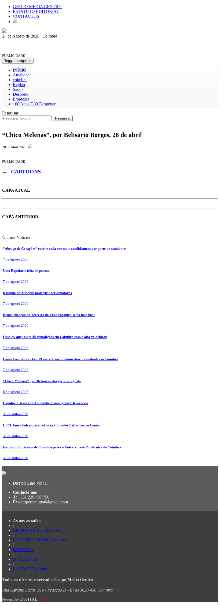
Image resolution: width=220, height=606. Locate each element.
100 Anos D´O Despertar (34, 104)
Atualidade (22, 75)
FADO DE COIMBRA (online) (40, 540)
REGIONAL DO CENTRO (37, 530)
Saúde (18, 89)
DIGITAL (23, 599)
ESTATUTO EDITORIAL (36, 11)
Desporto (20, 94)
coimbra (20, 79)
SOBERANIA (25, 559)
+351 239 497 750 (33, 497)
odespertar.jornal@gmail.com (43, 502)
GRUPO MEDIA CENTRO (37, 6)
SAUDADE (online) (30, 569)
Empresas (21, 99)
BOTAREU (23, 549)
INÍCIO (19, 70)
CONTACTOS (26, 16)
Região (19, 84)
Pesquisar (10, 113)
